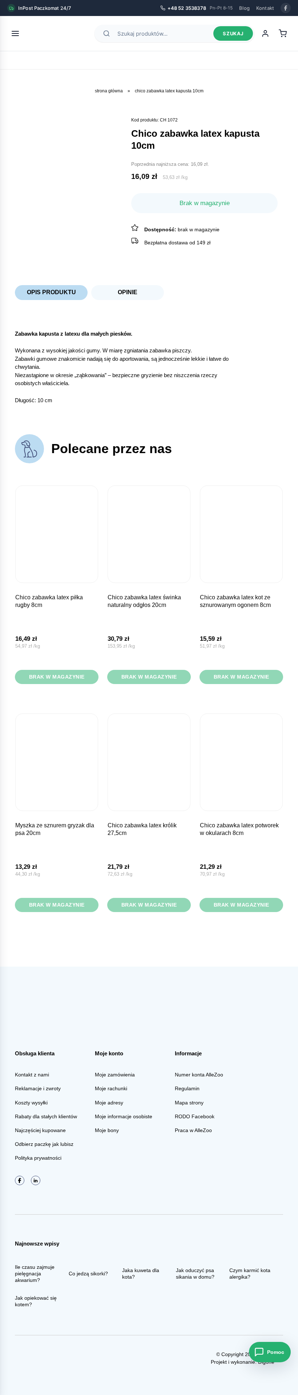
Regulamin (187, 1088)
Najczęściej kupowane (40, 1130)
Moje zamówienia (115, 1075)
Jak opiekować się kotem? (36, 1301)
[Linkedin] (35, 1180)
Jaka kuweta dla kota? (140, 1273)
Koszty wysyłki (31, 1103)
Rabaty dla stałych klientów (46, 1116)
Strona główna (109, 90)
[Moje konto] (265, 33)
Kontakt (265, 8)
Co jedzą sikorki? (88, 1273)
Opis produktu (51, 292)
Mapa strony (189, 1103)
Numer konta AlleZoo (199, 1075)
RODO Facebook (194, 1116)
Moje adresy (109, 1103)
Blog (244, 8)
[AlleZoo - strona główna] (51, 33)
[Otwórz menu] (15, 33)
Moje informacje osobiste (123, 1116)
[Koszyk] (283, 33)
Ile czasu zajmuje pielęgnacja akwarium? (35, 1273)
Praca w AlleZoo (193, 1130)
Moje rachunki (111, 1088)
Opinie (127, 292)
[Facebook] (286, 8)
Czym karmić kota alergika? (249, 1273)
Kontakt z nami (32, 1075)
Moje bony (107, 1130)
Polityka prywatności (38, 1158)
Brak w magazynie (57, 677)
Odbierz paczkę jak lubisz (44, 1144)
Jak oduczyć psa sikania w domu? (195, 1273)
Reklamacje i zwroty (38, 1088)
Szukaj (233, 33)
